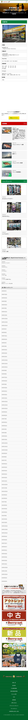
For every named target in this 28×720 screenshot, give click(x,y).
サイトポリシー (14, 708)
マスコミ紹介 (14, 694)
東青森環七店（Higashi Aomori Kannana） (14, 9)
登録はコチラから (14, 117)
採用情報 (14, 699)
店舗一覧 (14, 682)
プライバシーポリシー (14, 705)
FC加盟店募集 (14, 688)
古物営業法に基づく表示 (14, 711)
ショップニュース (14, 181)
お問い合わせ (14, 702)
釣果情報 (14, 123)
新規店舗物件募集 (14, 691)
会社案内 (14, 685)
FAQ (14, 696)
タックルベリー (6, 1)
